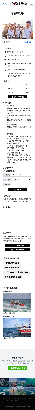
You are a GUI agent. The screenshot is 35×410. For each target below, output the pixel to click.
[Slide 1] (10, 36)
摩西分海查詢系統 (12, 268)
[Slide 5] (24, 36)
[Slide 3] (17, 36)
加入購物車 (17, 190)
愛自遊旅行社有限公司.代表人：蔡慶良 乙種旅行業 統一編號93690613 (17, 400)
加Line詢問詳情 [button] (19, 97)
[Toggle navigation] (31, 4)
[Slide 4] (21, 36)
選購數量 (7, 185)
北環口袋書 (9, 272)
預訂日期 (7, 180)
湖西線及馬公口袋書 (13, 277)
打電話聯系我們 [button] (19, 249)
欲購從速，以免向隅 (17, 368)
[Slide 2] (14, 36)
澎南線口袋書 (23, 272)
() (5, 4)
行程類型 (7, 175)
